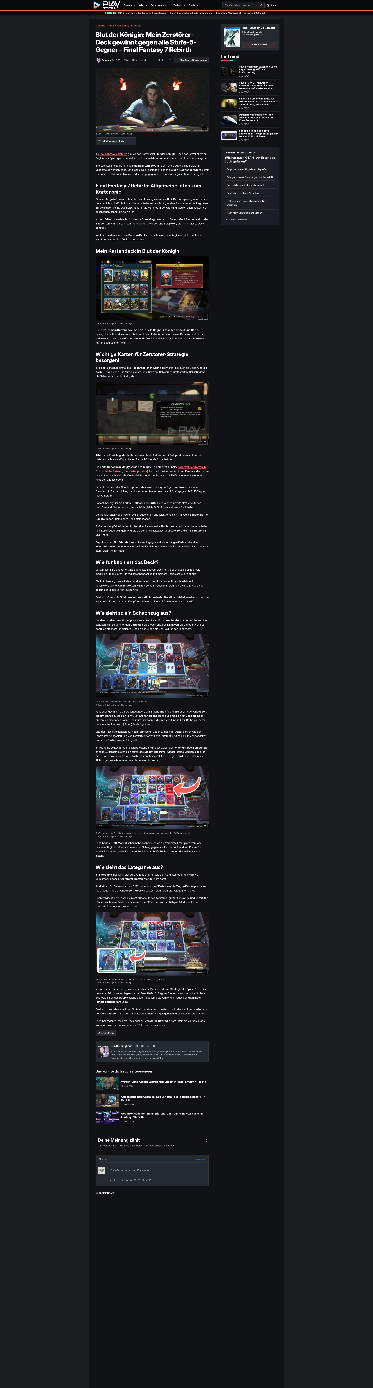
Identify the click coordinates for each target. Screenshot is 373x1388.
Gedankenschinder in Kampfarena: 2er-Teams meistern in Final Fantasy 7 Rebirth (162, 1115)
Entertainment (158, 5)
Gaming (128, 5)
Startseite (100, 25)
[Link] (143, 1179)
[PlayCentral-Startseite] (107, 5)
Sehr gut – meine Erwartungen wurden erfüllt (250, 177)
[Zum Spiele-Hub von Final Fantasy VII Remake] (232, 37)
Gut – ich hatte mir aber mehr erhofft (245, 185)
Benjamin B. (108, 60)
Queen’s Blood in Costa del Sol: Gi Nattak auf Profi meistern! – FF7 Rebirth (163, 1098)
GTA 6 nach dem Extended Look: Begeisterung (142, 13)
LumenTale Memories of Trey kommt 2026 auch (240, 13)
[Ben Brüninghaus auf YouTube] (154, 1046)
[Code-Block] (139, 1179)
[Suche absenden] (261, 5)
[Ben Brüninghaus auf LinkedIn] (148, 1046)
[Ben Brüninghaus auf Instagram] (142, 1046)
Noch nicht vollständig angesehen (244, 212)
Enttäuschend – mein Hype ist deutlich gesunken (246, 203)
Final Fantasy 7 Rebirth (112, 153)
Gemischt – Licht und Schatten (243, 193)
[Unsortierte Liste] (131, 1179)
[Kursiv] (114, 1179)
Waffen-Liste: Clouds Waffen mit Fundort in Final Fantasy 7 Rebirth (163, 1081)
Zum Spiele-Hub (259, 45)
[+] (151, 1179)
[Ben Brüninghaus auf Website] (160, 1046)
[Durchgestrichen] (123, 1179)
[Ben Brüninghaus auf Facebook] (136, 1046)
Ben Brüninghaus (121, 1046)
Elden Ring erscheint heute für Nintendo (191, 13)
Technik (177, 5)
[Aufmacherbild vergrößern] (152, 100)
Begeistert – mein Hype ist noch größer (247, 169)
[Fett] (110, 1179)
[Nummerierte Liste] (127, 1179)
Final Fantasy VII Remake (129, 25)
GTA (141, 5)
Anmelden (201, 1159)
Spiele (111, 25)
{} (147, 1179)
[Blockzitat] (135, 1179)
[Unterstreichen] (119, 1179)
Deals (192, 5)
